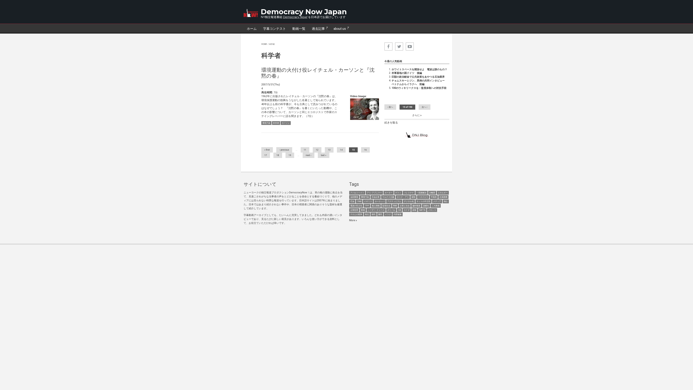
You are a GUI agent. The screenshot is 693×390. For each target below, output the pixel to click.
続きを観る (391, 122)
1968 (359, 201)
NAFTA (422, 210)
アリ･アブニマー (374, 193)
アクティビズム (394, 201)
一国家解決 (421, 193)
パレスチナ (409, 193)
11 (305, 150)
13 (329, 150)
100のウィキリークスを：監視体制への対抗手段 (419, 87)
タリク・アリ (403, 197)
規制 (413, 197)
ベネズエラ (423, 197)
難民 (380, 214)
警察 (395, 206)
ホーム (252, 29)
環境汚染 (266, 123)
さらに (416, 115)
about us (338, 29)
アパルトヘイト (357, 193)
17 (265, 155)
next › (308, 155)
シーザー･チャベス (376, 210)
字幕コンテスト (274, 29)
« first (267, 150)
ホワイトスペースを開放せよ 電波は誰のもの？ (419, 69)
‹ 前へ (390, 107)
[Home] (251, 13)
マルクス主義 (388, 197)
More (352, 220)
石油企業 (376, 197)
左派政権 (443, 197)
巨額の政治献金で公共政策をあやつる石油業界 (418, 76)
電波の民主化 (356, 206)
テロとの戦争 (356, 214)
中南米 (434, 197)
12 (317, 150)
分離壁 (432, 193)
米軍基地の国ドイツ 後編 (407, 73)
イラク (388, 214)
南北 (367, 214)
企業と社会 (405, 206)
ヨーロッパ (380, 201)
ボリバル (391, 210)
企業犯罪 (354, 210)
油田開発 (354, 197)
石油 (352, 201)
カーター (389, 193)
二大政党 (436, 206)
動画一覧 (298, 29)
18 (277, 155)
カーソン (286, 123)
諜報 (414, 210)
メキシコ (432, 210)
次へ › (424, 107)
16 (365, 150)
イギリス (368, 201)
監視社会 (386, 206)
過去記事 (317, 29)
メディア (437, 201)
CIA (399, 210)
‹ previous (284, 150)
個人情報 (376, 206)
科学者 (276, 123)
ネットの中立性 (423, 201)
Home (264, 44)
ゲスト (398, 193)
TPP (367, 206)
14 (341, 150)
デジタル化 (409, 201)
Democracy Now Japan (304, 11)
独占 (446, 201)
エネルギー (443, 193)
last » (323, 155)
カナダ (407, 210)
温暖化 (426, 206)
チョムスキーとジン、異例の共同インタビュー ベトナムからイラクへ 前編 (419, 82)
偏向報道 (416, 206)
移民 (374, 214)
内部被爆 (398, 214)
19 (290, 155)
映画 (363, 210)
